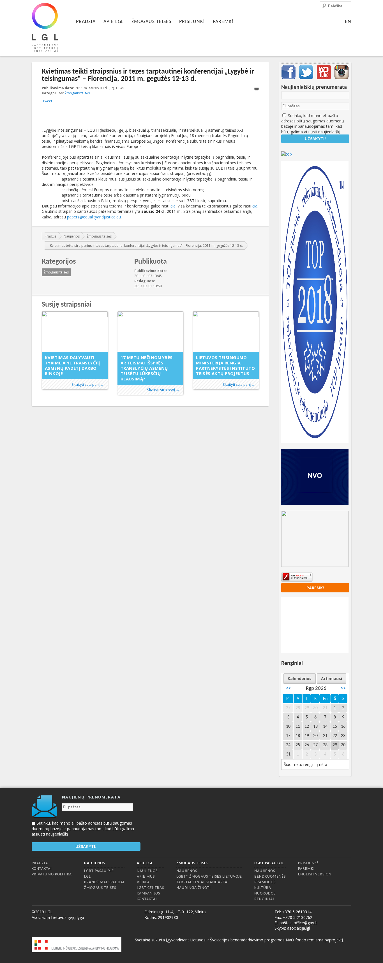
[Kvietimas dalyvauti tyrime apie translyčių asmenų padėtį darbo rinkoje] (75, 331)
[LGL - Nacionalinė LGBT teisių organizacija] (45, 27)
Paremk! (223, 21)
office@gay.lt (305, 922)
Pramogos (265, 882)
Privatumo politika (52, 874)
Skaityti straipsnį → (87, 384)
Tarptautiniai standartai (202, 882)
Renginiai (264, 899)
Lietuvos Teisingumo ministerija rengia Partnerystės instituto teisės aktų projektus (225, 365)
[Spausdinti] (256, 88)
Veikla (143, 882)
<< (288, 688)
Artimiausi (331, 678)
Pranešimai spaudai (104, 882)
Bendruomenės (270, 877)
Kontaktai (42, 869)
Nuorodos (265, 893)
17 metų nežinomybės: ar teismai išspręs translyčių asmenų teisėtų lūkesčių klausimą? (147, 368)
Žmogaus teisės (151, 21)
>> (343, 688)
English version (314, 874)
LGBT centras (150, 888)
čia (173, 206)
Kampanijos (148, 893)
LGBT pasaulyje (99, 871)
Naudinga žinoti (193, 888)
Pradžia (86, 21)
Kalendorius (300, 678)
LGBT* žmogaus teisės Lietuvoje (209, 877)
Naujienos (72, 236)
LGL (87, 877)
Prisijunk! (192, 21)
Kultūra (262, 888)
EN (348, 21)
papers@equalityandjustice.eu (94, 217)
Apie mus (146, 877)
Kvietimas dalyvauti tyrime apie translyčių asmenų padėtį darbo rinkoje (73, 365)
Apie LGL (113, 21)
